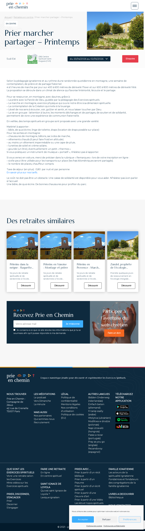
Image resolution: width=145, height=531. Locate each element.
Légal (65, 394)
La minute (39, 404)
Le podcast (40, 397)
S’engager (12, 507)
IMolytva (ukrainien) (99, 418)
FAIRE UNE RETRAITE (53, 469)
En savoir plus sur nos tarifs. (22, 172)
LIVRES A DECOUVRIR (121, 494)
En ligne (45, 472)
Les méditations (44, 394)
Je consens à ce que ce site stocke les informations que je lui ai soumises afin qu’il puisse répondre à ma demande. (47, 331)
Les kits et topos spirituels (89, 503)
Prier (9, 501)
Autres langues (99, 394)
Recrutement (42, 422)
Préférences (129, 519)
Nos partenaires (43, 415)
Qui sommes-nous (44, 419)
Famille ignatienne (121, 469)
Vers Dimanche (42, 401)
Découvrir (26, 285)
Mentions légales (70, 404)
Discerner (12, 504)
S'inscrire (130, 58)
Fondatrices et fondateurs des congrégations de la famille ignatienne (123, 482)
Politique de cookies (94, 526)
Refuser (106, 519)
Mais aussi (40, 412)
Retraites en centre (23, 17)
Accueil (8, 17)
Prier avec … (83, 469)
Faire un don (114, 333)
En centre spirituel (51, 476)
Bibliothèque (116, 497)
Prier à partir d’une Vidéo (89, 499)
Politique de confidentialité (114, 526)
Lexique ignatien (50, 497)
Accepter (83, 519)
